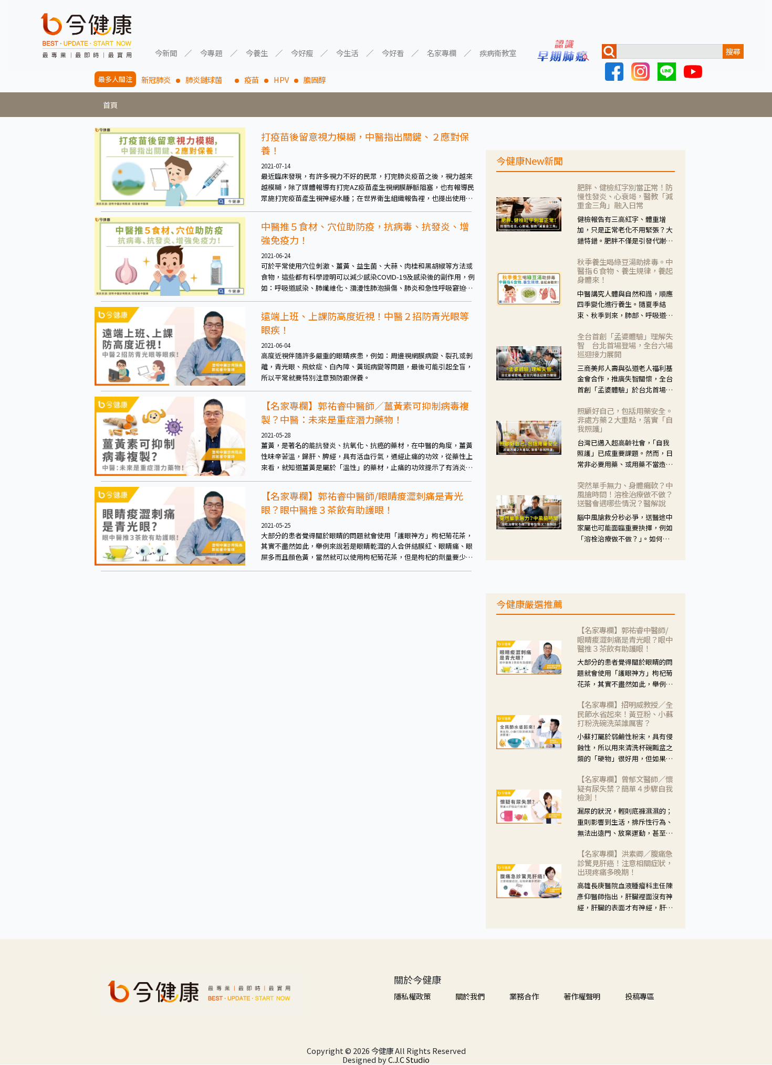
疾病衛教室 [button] (497, 52)
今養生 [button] (257, 52)
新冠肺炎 (156, 79)
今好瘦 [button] (302, 52)
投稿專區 (639, 996)
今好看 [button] (393, 52)
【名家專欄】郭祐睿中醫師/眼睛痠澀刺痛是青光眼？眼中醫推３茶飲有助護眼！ (362, 502)
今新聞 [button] (166, 52)
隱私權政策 (412, 996)
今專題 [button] (211, 52)
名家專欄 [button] (441, 52)
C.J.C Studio (409, 1059)
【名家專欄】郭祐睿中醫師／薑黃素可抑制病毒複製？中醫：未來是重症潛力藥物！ (365, 412)
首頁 (110, 104)
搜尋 (733, 51)
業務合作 (524, 996)
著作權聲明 (582, 996)
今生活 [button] (347, 52)
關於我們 (470, 996)
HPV (281, 79)
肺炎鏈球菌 (207, 79)
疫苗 (251, 79)
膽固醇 (315, 79)
